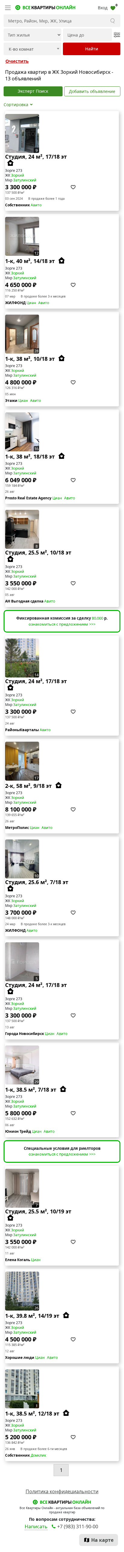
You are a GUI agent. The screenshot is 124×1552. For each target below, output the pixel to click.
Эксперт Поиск (33, 91)
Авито (36, 205)
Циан (31, 302)
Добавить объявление (92, 91)
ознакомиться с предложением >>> (62, 624)
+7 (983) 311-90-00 (77, 1526)
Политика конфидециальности (62, 1491)
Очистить (17, 61)
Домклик (38, 1455)
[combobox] (32, 49)
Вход (102, 7)
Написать (36, 1526)
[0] (112, 7)
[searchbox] (29, 49)
